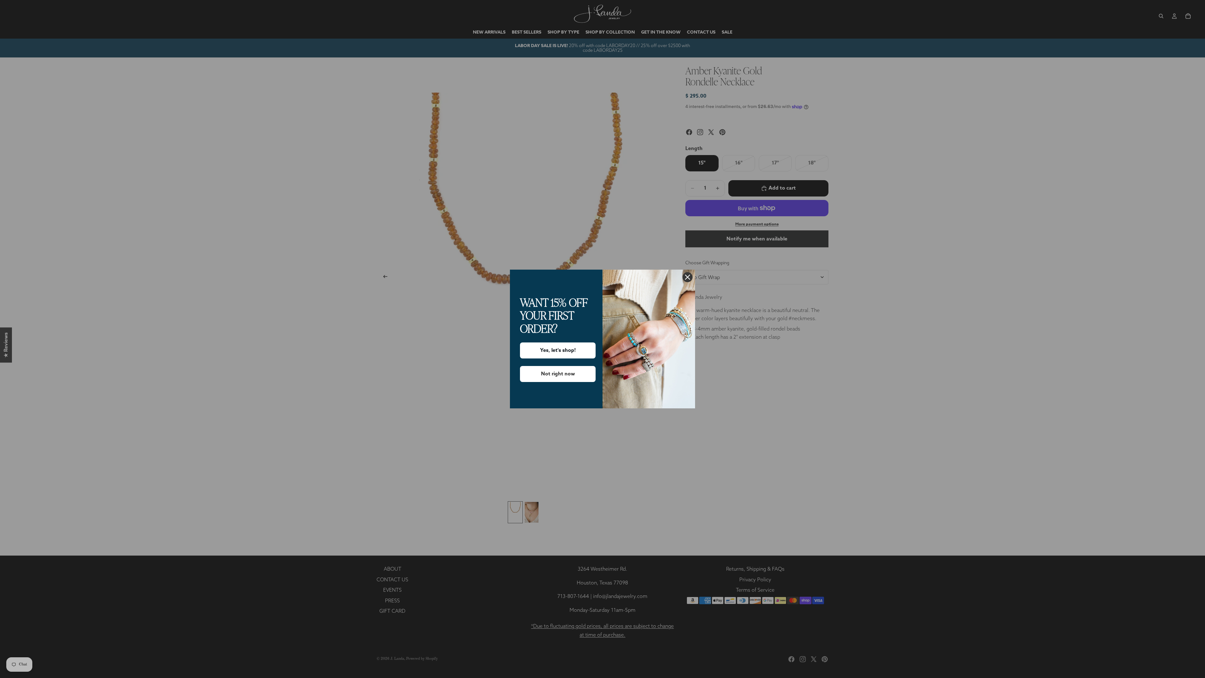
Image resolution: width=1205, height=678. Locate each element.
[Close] (687, 277)
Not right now (558, 374)
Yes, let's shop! (558, 350)
